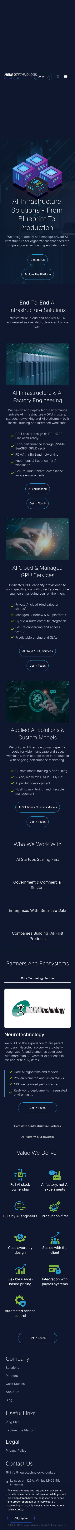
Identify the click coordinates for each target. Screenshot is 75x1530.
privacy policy (15, 1509)
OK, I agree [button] (21, 1518)
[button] (65, 76)
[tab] (37, 978)
